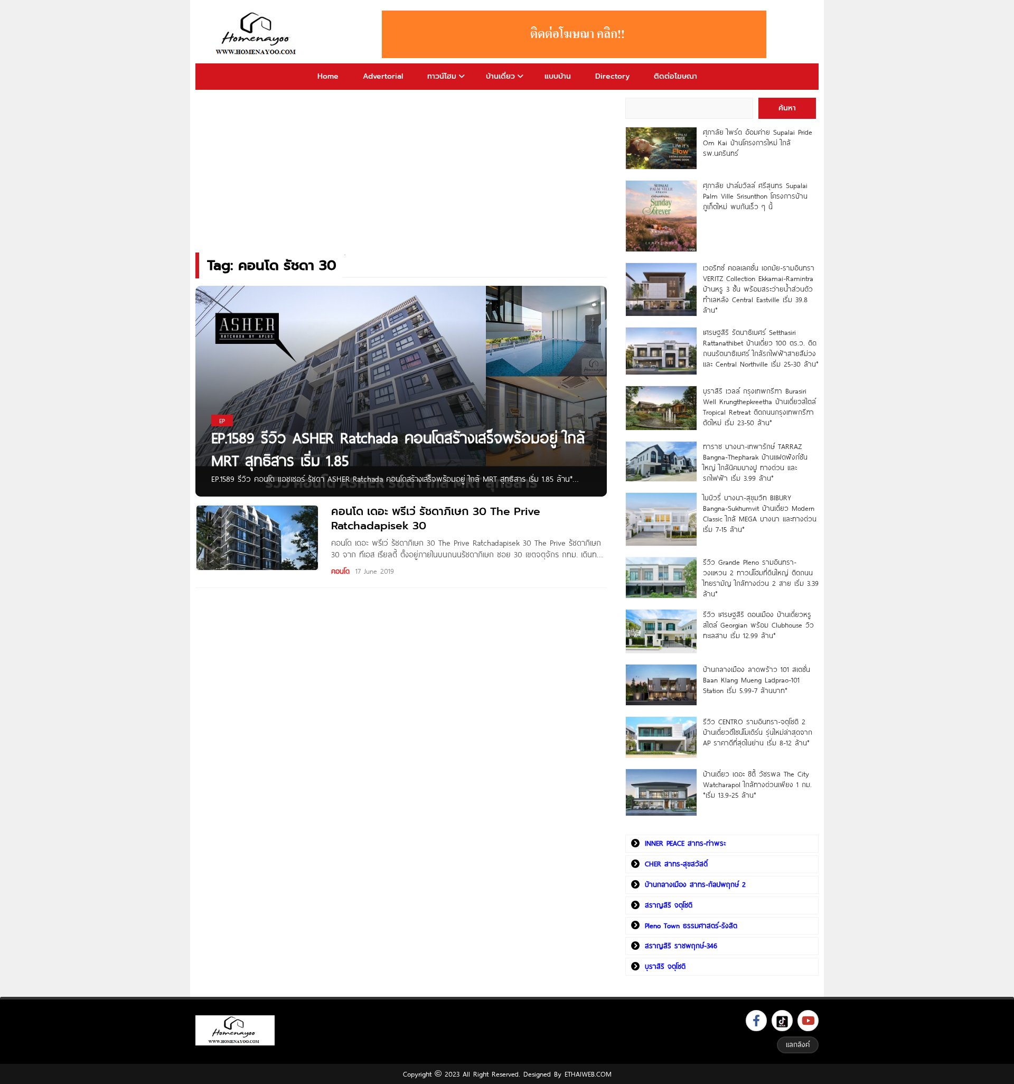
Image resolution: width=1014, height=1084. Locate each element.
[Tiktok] (782, 1020)
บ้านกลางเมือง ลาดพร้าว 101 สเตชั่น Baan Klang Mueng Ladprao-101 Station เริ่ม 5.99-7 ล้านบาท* (756, 680)
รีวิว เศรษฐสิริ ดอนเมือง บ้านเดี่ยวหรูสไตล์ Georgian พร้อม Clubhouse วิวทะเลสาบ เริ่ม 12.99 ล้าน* (758, 625)
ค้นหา (787, 108)
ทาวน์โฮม (441, 76)
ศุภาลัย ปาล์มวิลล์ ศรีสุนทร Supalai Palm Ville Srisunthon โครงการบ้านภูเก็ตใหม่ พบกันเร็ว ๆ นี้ (755, 196)
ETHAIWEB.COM (588, 1074)
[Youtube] (808, 1020)
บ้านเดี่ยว (500, 76)
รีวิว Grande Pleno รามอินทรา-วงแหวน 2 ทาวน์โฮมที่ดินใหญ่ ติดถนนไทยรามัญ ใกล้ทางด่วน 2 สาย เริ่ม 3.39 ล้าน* (761, 578)
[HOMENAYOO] (257, 34)
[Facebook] (756, 1020)
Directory (612, 76)
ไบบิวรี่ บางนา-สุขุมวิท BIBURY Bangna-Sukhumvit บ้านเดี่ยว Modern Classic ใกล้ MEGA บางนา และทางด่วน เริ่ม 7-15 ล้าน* (759, 513)
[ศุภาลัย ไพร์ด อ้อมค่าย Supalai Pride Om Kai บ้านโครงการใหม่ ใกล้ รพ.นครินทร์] (661, 148)
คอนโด (340, 571)
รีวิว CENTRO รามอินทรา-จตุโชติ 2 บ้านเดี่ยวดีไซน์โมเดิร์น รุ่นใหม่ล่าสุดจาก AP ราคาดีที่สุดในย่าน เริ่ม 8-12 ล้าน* (757, 732)
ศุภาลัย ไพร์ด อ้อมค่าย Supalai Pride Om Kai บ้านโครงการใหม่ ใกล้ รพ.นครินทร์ (757, 142)
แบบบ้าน (557, 76)
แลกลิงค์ (798, 1044)
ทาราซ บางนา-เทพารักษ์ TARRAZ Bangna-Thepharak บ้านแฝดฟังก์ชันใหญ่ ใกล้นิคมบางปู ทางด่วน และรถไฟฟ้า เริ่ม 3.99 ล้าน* (755, 462)
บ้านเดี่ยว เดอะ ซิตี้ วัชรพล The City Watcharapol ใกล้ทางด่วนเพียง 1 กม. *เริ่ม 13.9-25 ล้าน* (757, 784)
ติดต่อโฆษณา (675, 76)
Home (328, 76)
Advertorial (383, 76)
